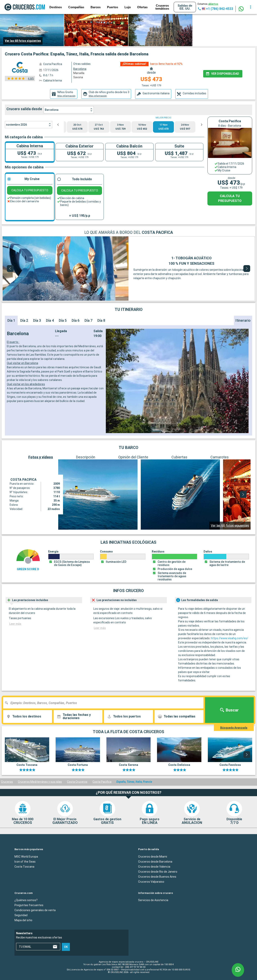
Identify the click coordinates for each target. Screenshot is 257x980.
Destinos (55, 7)
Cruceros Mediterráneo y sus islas (40, 781)
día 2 (24, 320)
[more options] (250, 7)
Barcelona (51, 109)
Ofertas (142, 7)
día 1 (11, 320)
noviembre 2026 (16, 124)
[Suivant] (246, 268)
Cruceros (7, 781)
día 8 (101, 320)
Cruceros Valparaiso (151, 881)
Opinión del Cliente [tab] (133, 457)
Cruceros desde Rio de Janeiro (157, 871)
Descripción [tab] (85, 457)
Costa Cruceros (77, 781)
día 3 (37, 320)
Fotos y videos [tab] (40, 457)
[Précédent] (10, 268)
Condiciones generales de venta (35, 910)
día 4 (50, 320)
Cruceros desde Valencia (154, 866)
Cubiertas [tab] (179, 457)
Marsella (78, 73)
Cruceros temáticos (162, 7)
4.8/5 (31, 78)
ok (66, 946)
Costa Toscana (24, 866)
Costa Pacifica (102, 781)
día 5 (63, 320)
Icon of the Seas (25, 861)
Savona (78, 77)
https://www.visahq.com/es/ (229, 638)
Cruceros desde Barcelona (155, 861)
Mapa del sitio (23, 920)
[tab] (63, 94)
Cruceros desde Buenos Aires (157, 876)
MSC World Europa (26, 856)
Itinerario (243, 320)
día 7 (88, 320)
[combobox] (104, 703)
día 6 (76, 320)
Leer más (15, 623)
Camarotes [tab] (219, 457)
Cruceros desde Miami (152, 856)
